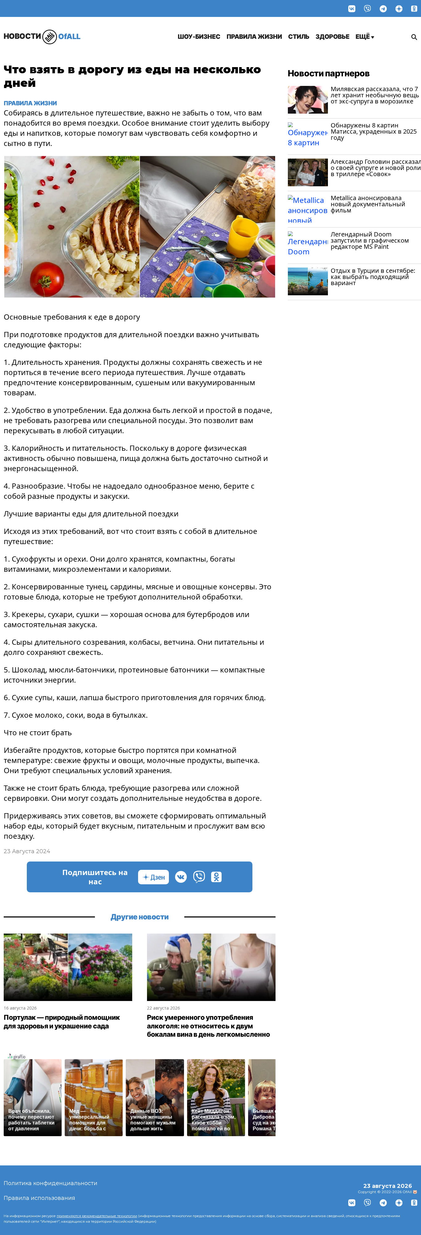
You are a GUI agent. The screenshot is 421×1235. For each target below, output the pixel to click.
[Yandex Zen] (399, 8)
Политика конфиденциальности (50, 1183)
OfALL (42, 36)
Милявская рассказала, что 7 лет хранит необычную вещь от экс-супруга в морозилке (375, 95)
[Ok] (414, 8)
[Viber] (367, 8)
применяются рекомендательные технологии (97, 1216)
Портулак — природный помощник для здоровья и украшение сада (62, 1021)
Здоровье (332, 36)
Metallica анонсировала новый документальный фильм (368, 204)
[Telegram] (383, 8)
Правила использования (39, 1198)
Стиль (298, 36)
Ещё (363, 36)
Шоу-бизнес (199, 36)
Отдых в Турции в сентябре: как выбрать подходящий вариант (373, 276)
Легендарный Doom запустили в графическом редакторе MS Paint (370, 240)
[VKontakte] (351, 8)
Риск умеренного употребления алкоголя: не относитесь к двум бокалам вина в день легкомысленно (208, 1025)
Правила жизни (254, 36)
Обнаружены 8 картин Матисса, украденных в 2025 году (374, 131)
